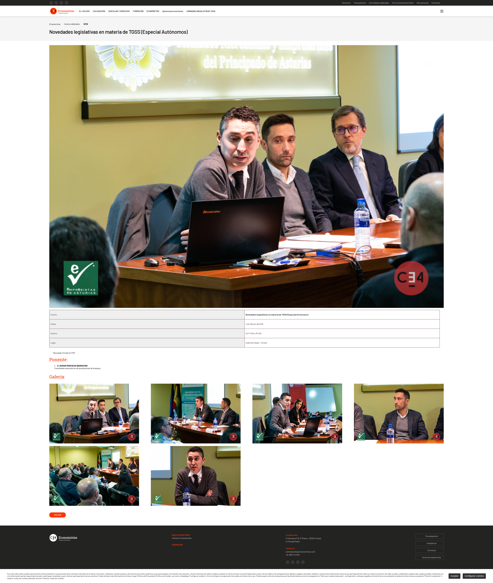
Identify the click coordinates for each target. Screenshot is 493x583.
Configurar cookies (474, 576)
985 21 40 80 (294, 554)
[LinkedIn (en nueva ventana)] (61, 3)
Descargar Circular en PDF (64, 353)
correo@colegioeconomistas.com (300, 551)
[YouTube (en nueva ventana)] (66, 3)
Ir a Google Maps (293, 541)
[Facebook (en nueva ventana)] (51, 3)
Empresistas (54, 24)
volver (57, 515)
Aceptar (454, 576)
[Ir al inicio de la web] (62, 14)
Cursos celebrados (72, 24)
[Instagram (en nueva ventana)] (56, 3)
